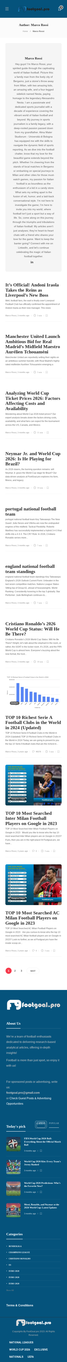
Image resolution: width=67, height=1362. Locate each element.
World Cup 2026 (19, 1349)
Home (25, 31)
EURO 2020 (14, 1271)
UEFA (31, 1356)
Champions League (18, 799)
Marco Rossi (10, 315)
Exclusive (14, 703)
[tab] (41, 1124)
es (10, 1265)
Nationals (16, 1356)
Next (33, 971)
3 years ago (23, 752)
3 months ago (23, 315)
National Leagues (21, 1342)
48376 (38, 752)
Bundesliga (15, 1246)
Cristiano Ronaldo (20, 1259)
